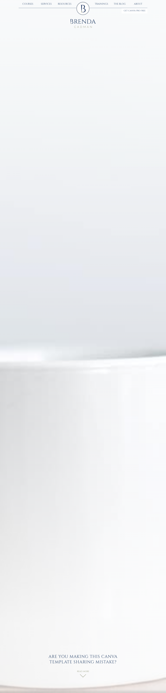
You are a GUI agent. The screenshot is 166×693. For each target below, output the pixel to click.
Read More (83, 671)
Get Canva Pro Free (134, 10)
